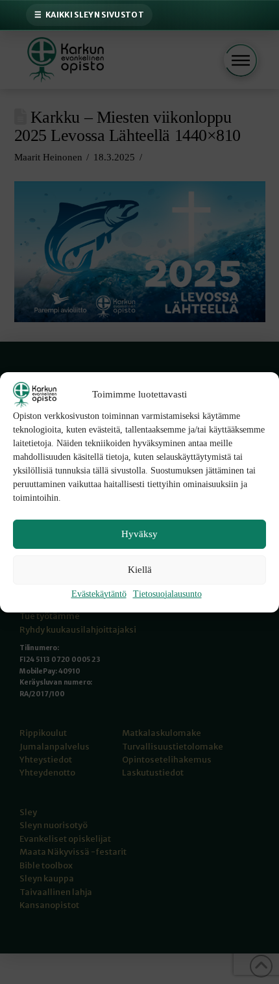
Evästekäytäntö (99, 594)
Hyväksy (139, 534)
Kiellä (140, 569)
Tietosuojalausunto (167, 594)
